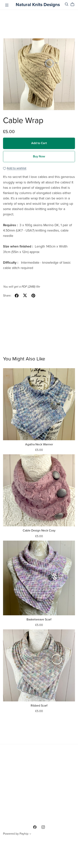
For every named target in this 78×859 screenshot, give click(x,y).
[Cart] (74, 4)
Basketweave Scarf (39, 619)
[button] (30, 834)
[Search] (66, 4)
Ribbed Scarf (39, 706)
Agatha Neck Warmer (39, 444)
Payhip (24, 834)
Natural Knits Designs (38, 4)
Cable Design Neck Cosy (39, 530)
